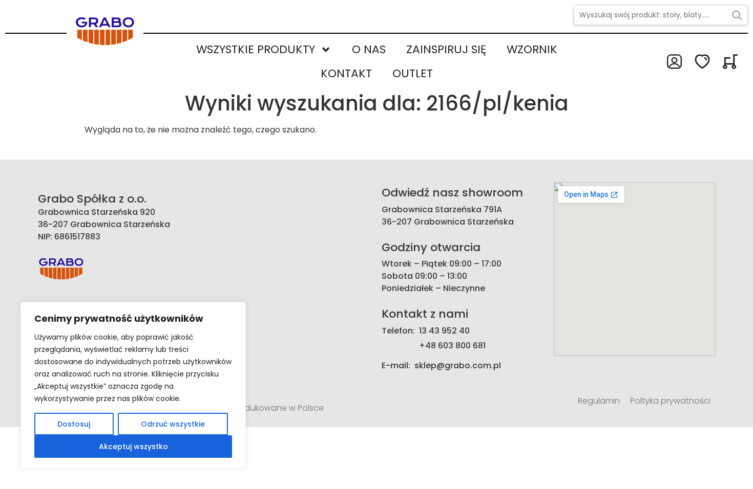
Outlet (412, 73)
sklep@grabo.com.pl (457, 365)
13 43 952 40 (444, 331)
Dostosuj (73, 424)
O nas (369, 49)
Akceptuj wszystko (133, 446)
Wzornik (532, 49)
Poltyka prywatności (670, 401)
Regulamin (599, 401)
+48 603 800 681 (452, 345)
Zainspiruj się (446, 49)
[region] (133, 385)
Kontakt (346, 73)
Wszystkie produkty (255, 49)
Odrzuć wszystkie (173, 424)
